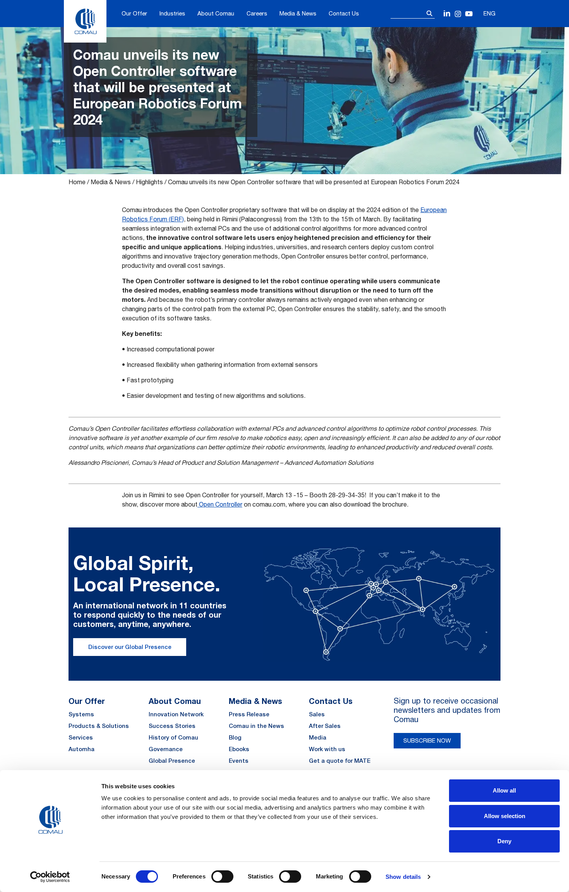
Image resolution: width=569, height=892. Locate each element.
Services (81, 737)
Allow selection (504, 816)
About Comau (215, 13)
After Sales (325, 726)
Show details (403, 876)
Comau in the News (256, 726)
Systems (81, 714)
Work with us (327, 749)
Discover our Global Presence (129, 647)
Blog (235, 737)
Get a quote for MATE (339, 760)
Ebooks (239, 749)
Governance (166, 749)
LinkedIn (447, 14)
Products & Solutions (99, 726)
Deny (504, 841)
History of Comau (173, 737)
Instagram (458, 14)
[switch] (222, 876)
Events (239, 760)
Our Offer (134, 13)
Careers (257, 13)
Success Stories (172, 726)
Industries (172, 13)
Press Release (249, 714)
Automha (81, 749)
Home (77, 181)
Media (317, 737)
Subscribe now (427, 740)
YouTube (469, 14)
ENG (489, 13)
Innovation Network (176, 714)
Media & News (297, 13)
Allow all (504, 790)
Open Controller (219, 504)
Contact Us (344, 13)
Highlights (149, 181)
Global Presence (172, 760)
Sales (317, 714)
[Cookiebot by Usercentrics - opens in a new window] (50, 877)
